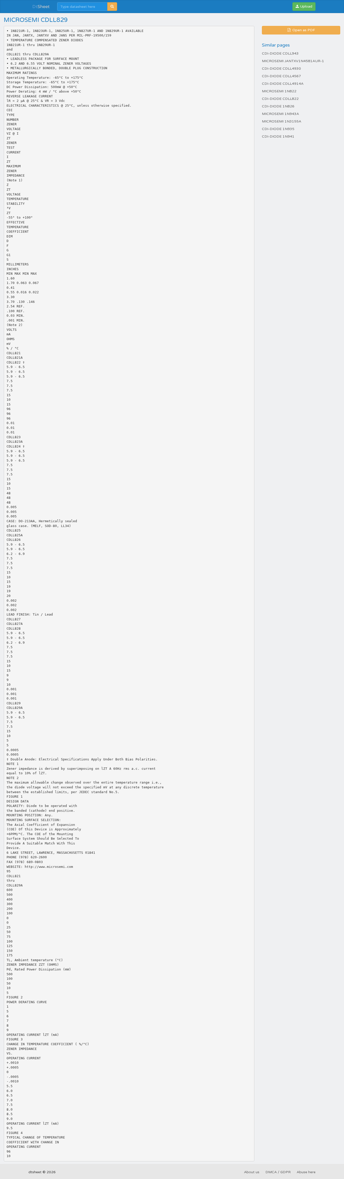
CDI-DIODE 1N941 (278, 136)
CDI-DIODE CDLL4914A (282, 84)
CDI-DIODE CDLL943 (280, 53)
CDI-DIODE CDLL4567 (281, 76)
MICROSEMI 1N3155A (281, 121)
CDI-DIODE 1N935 (278, 129)
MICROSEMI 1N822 (279, 91)
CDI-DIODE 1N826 (278, 106)
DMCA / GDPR (278, 1172)
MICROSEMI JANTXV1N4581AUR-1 (293, 61)
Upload (305, 6)
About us (251, 1172)
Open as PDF (303, 30)
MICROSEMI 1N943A (280, 114)
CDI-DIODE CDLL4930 (281, 68)
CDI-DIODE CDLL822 (280, 99)
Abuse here (306, 1172)
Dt (41, 6)
